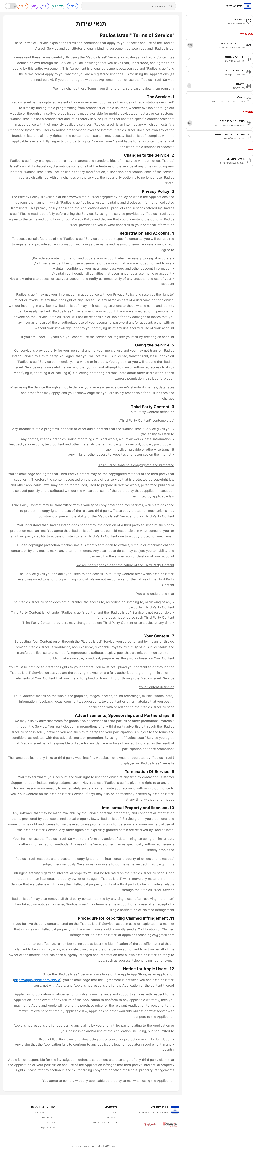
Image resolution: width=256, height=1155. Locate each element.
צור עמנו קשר (47, 1127)
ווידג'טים (112, 1117)
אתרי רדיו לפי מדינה (105, 1122)
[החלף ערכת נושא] (11, 6)
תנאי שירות (48, 1117)
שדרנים (112, 1112)
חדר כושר (58, 6)
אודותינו (50, 1122)
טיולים (22, 6)
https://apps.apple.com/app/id (37, 980)
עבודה (72, 6)
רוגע (33, 6)
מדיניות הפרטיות (45, 1112)
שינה (44, 6)
